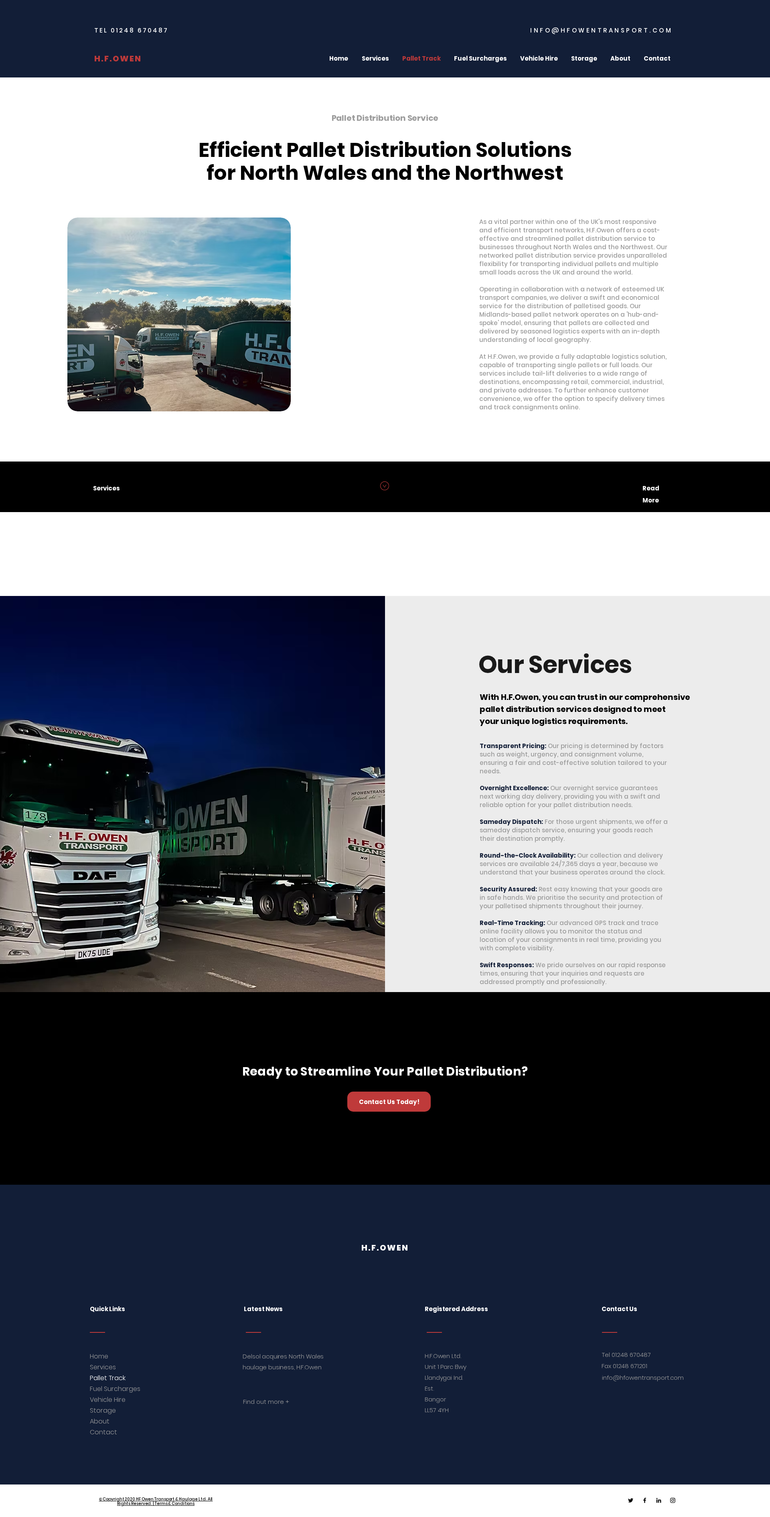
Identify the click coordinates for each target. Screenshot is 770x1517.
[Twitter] (630, 1500)
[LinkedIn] (658, 1500)
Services (103, 1367)
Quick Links (107, 1309)
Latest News (263, 1309)
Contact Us (619, 1309)
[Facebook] (644, 1500)
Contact (103, 1432)
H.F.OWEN (118, 58)
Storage (103, 1410)
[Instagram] (672, 1500)
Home (99, 1356)
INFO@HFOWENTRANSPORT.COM (601, 30)
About (99, 1421)
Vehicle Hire (107, 1399)
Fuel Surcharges (107, 1388)
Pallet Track (107, 1378)
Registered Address (457, 1309)
